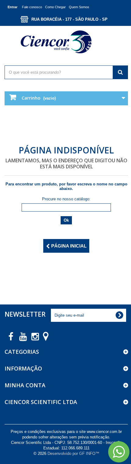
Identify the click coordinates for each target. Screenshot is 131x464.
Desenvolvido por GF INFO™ (73, 453)
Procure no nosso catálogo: (66, 199)
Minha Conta (25, 385)
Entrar (12, 7)
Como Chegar (55, 7)
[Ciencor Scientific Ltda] (66, 41)
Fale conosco (32, 7)
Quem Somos (79, 7)
